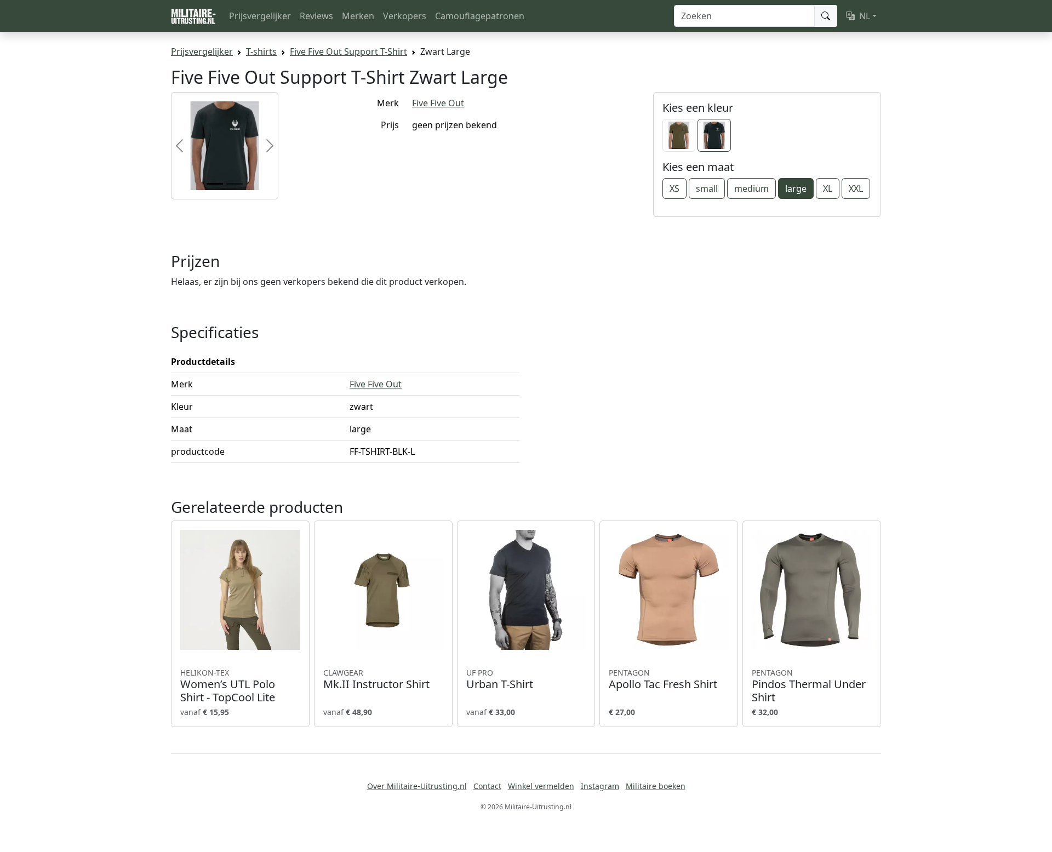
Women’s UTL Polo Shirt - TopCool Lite (227, 686)
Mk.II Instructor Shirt (376, 679)
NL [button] (864, 16)
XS (674, 188)
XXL (856, 188)
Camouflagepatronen (479, 16)
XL (827, 188)
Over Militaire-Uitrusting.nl (417, 786)
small (707, 188)
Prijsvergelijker (260, 16)
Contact (487, 786)
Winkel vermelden (541, 786)
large (796, 188)
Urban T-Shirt (499, 679)
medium (751, 188)
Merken (358, 16)
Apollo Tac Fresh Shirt (663, 679)
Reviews (316, 16)
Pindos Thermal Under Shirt (809, 686)
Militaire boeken (655, 786)
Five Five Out (438, 103)
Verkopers (404, 16)
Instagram (600, 786)
